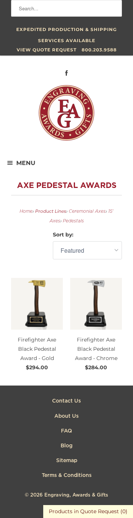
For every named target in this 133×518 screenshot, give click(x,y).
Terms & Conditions (67, 475)
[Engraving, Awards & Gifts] (66, 116)
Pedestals (73, 221)
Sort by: (63, 234)
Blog (66, 446)
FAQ (66, 431)
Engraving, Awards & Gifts (76, 495)
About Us (66, 416)
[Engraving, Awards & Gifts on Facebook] (66, 73)
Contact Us (66, 401)
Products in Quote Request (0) (88, 511)
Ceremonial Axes (87, 211)
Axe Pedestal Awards (66, 185)
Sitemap (66, 460)
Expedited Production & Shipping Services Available (66, 31)
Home (26, 211)
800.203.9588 (99, 50)
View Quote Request (46, 50)
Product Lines (50, 211)
